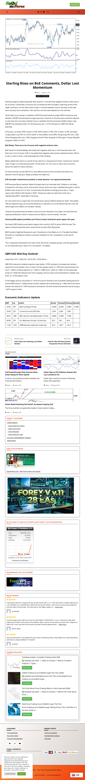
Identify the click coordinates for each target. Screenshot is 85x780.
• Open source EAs (14, 429)
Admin (38, 92)
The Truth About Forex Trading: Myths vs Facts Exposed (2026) (46, 688)
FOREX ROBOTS (12, 423)
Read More (27, 668)
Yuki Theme (41, 770)
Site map (47, 739)
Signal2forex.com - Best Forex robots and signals (23, 471)
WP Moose (57, 770)
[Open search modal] (48, 12)
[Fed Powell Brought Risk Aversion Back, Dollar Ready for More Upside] (23, 363)
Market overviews (42, 96)
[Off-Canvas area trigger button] (79, 12)
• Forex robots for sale (15, 434)
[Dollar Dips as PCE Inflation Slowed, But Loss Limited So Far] (62, 363)
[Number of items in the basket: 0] (7, 12)
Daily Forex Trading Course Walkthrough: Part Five (41, 704)
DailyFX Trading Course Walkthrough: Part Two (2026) (43, 673)
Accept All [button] (21, 774)
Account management (14, 739)
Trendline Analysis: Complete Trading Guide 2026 (41, 657)
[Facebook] (38, 12)
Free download (12, 733)
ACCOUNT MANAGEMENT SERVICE (19, 438)
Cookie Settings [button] (10, 774)
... (22, 381)
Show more (59, 607)
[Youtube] (44, 12)
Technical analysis (50, 733)
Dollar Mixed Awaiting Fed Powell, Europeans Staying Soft (29, 404)
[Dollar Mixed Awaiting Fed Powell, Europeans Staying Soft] (42, 395)
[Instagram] (41, 12)
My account (74, 4)
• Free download (13, 432)
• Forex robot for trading (16, 426)
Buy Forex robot (12, 736)
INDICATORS (11, 441)
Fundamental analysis (52, 736)
